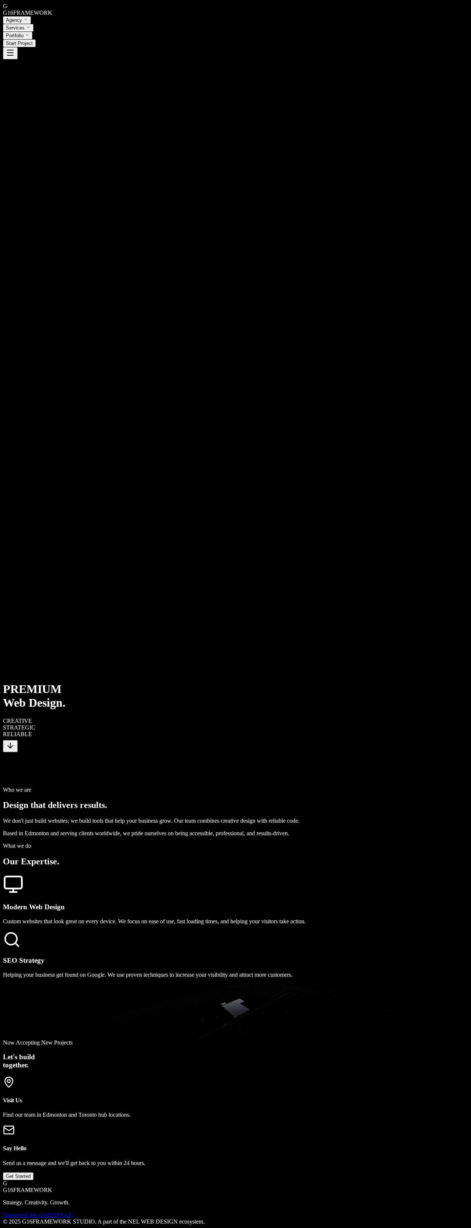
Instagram (14, 1215)
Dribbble (57, 1215)
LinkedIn (36, 1215)
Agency (14, 20)
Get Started (18, 1176)
